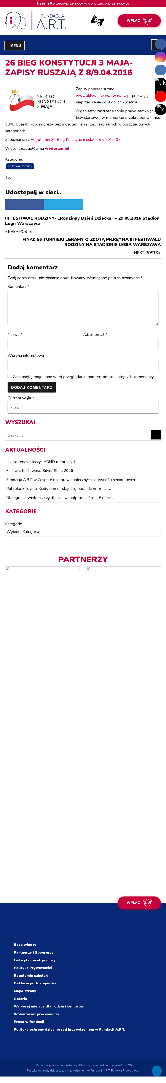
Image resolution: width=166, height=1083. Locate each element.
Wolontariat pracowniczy (36, 1014)
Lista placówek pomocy (35, 960)
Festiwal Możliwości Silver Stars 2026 (39, 470)
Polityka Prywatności (33, 968)
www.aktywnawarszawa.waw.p (102, 95)
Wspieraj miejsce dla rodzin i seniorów (49, 1006)
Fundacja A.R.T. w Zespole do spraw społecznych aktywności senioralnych (70, 479)
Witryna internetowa (26, 355)
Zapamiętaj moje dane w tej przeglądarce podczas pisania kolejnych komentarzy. (83, 376)
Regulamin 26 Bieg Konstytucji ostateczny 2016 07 (76, 139)
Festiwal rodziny (20, 166)
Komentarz (18, 286)
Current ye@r (21, 398)
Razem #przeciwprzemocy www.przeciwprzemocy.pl (83, 3)
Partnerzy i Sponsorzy (34, 952)
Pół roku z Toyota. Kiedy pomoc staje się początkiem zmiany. (58, 488)
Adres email (95, 334)
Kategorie (13, 523)
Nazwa (15, 334)
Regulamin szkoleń (31, 975)
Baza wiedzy (25, 944)
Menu (17, 45)
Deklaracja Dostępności (35, 983)
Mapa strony (25, 991)
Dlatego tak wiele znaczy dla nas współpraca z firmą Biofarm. (59, 497)
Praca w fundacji (29, 1021)
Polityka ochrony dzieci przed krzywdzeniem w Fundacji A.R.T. (69, 1029)
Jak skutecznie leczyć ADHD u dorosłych (41, 461)
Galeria (20, 998)
